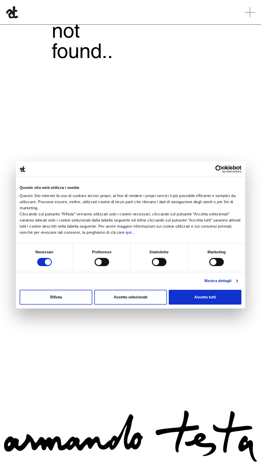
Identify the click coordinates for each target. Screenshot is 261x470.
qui (129, 232)
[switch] (102, 262)
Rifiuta (56, 297)
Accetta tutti (205, 297)
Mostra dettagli (218, 281)
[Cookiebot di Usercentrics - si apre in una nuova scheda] (219, 169)
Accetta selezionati (130, 297)
